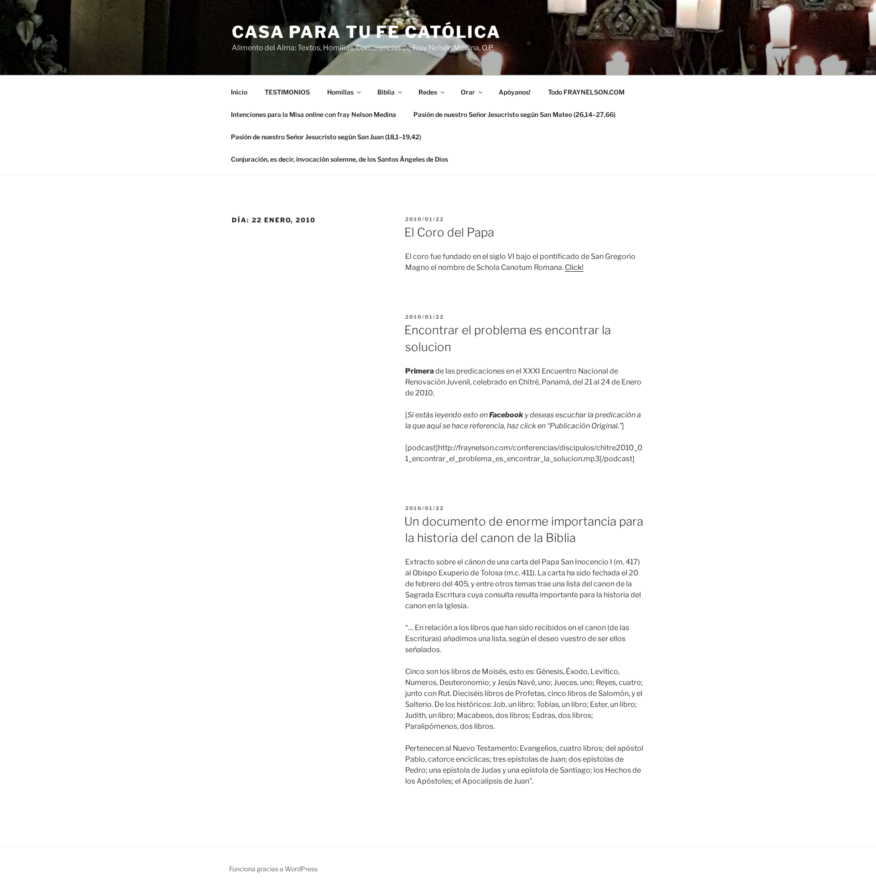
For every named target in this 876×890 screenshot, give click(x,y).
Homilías (340, 92)
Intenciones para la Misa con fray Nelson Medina (313, 114)
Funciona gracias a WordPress (273, 869)
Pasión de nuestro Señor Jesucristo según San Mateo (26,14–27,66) (514, 114)
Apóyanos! (515, 92)
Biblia (386, 92)
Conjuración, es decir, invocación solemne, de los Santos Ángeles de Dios (339, 159)
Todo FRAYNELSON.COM (586, 92)
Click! (574, 267)
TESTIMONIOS (287, 92)
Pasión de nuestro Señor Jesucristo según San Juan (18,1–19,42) (326, 137)
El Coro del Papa (449, 232)
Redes (427, 92)
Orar (468, 92)
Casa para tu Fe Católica (366, 32)
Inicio (239, 92)
